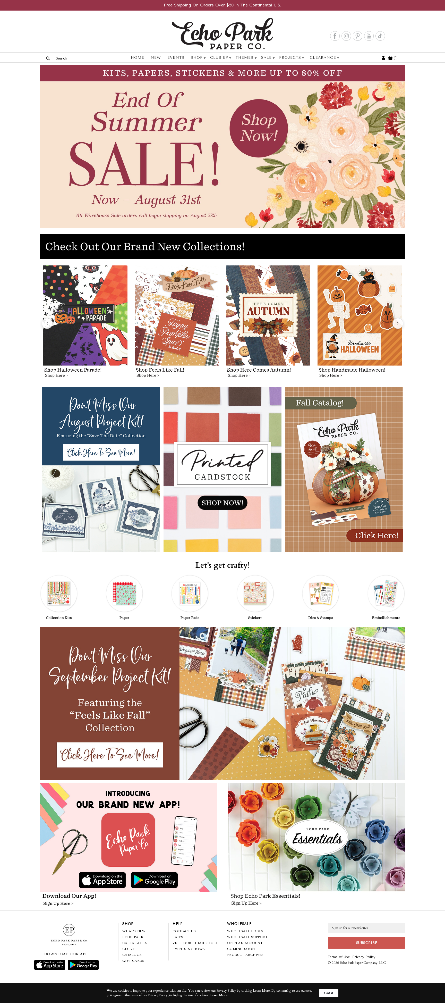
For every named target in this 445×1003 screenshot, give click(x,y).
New (156, 57)
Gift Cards (133, 961)
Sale (266, 57)
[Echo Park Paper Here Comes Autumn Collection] (268, 323)
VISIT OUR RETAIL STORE (195, 943)
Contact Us (184, 931)
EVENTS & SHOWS (189, 949)
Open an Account (244, 943)
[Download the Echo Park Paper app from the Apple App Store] (84, 880)
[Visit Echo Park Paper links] (128, 826)
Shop (197, 57)
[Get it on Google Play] (83, 965)
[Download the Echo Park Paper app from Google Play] (171, 880)
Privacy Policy (363, 957)
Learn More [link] (218, 995)
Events (175, 57)
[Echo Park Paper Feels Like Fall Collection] (176, 323)
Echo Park (132, 937)
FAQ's (178, 937)
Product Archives (245, 955)
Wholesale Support (247, 937)
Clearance (323, 57)
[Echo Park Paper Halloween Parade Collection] (85, 323)
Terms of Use (339, 957)
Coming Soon (241, 949)
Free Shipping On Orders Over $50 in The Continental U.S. (222, 5)
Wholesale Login (245, 931)
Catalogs (132, 955)
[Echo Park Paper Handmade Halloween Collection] (359, 323)
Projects (290, 57)
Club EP (219, 57)
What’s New (134, 931)
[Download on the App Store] (49, 965)
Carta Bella (134, 943)
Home (137, 57)
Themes (244, 57)
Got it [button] (328, 993)
